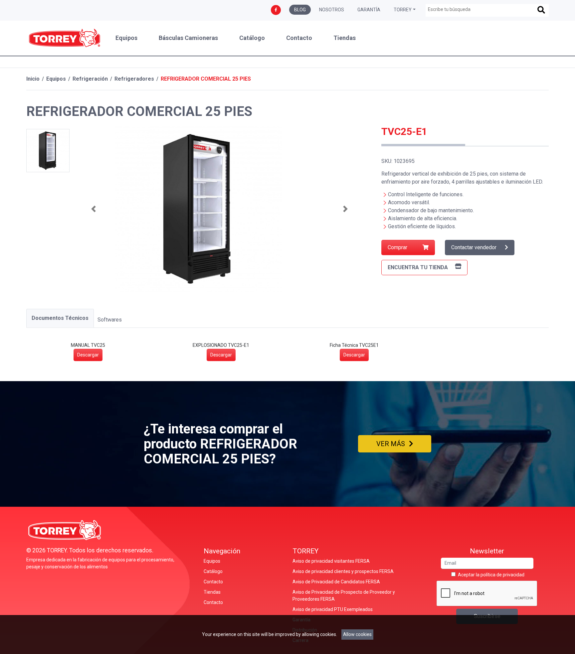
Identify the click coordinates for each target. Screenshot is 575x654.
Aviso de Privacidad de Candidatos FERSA (336, 581)
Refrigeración (90, 79)
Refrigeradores (134, 79)
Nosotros (331, 9)
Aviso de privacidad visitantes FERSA (331, 561)
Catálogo (252, 38)
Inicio (33, 79)
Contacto (299, 38)
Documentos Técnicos (60, 318)
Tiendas (344, 38)
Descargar (88, 354)
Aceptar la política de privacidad (491, 574)
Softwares (109, 320)
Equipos (126, 38)
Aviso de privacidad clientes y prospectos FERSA (343, 571)
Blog (300, 9)
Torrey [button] (403, 9)
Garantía (368, 9)
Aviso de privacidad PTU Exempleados (332, 609)
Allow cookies (357, 634)
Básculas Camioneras (188, 38)
